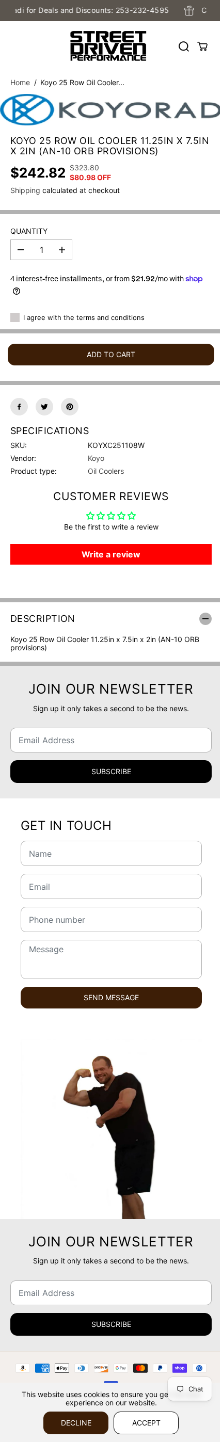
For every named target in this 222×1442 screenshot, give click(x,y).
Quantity (28, 231)
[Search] (184, 46)
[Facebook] (19, 406)
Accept (146, 1422)
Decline (76, 1422)
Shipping (25, 190)
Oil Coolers (106, 471)
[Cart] (202, 46)
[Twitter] (44, 406)
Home (20, 82)
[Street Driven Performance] (108, 46)
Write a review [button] (111, 554)
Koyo (96, 458)
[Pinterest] (69, 406)
